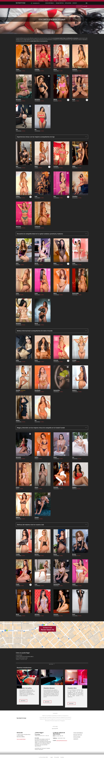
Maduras (44, 715)
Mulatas (46, 0)
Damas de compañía (60, 717)
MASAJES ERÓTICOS (60, 3)
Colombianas (49, 715)
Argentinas (53, 719)
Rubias (54, 717)
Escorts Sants (67, 717)
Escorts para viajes (43, 717)
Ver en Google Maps (21, 739)
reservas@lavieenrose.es (61, 740)
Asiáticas (41, 719)
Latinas (51, 0)
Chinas (63, 719)
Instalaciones (68, 3)
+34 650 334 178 (36, 3)
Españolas (50, 717)
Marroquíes (47, 720)
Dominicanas (67, 719)
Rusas (49, 719)
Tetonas (55, 0)
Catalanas (60, 715)
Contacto (74, 3)
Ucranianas (58, 719)
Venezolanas (65, 715)
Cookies (62, 757)
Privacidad (56, 757)
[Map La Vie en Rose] (52, 634)
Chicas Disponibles (49, 3)
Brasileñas (55, 715)
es (86, 3)
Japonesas (57, 720)
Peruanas (52, 720)
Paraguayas (62, 720)
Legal (51, 757)
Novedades (79, 6)
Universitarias (41, 0)
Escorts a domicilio (62, 0)
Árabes (45, 719)
